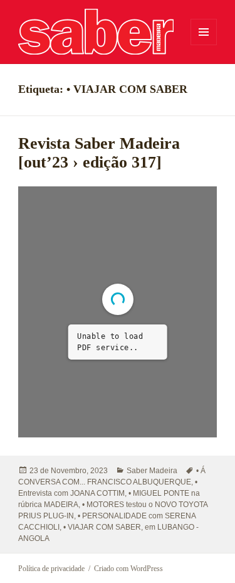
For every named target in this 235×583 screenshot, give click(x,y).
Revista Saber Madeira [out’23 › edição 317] (99, 152)
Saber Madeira (152, 470)
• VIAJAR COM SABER (102, 527)
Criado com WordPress (128, 568)
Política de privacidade (51, 568)
